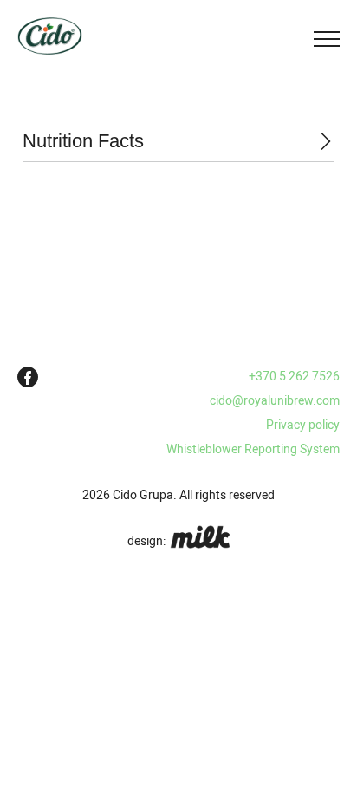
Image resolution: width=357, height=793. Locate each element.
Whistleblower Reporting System (253, 449)
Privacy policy (303, 425)
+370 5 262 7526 (294, 376)
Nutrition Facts (83, 141)
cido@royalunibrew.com (275, 400)
